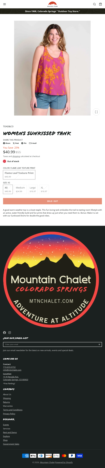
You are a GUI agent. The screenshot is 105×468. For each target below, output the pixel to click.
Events (6, 424)
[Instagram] (9, 332)
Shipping (7, 398)
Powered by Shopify (64, 462)
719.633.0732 (9, 367)
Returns (6, 402)
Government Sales (11, 444)
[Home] (52, 4)
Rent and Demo (10, 432)
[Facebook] (4, 332)
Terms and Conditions (12, 410)
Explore (6, 436)
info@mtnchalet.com (12, 370)
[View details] (52, 278)
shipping (16, 156)
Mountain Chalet (47, 462)
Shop (5, 440)
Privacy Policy (9, 413)
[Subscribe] (99, 344)
